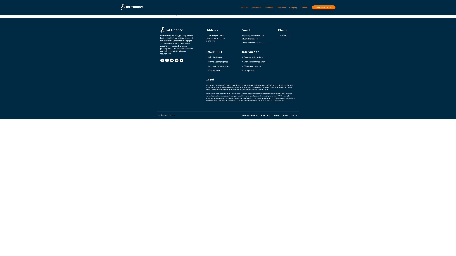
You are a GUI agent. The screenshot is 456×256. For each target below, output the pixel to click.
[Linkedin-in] (181, 60)
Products (244, 8)
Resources (281, 8)
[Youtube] (176, 60)
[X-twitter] (167, 60)
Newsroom (269, 8)
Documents (256, 8)
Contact (304, 8)
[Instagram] (172, 60)
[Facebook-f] (162, 60)
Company (293, 8)
